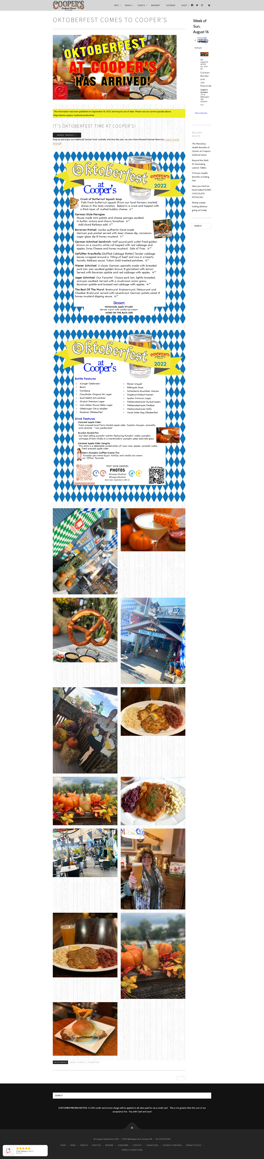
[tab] (197, 40)
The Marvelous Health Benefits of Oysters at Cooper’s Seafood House (201, 149)
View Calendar (201, 113)
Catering (170, 5)
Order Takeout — (67, 135)
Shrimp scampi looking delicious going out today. (199, 206)
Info (116, 5)
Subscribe (123, 1145)
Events (141, 5)
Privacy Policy (193, 1145)
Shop (184, 5)
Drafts (84, 1145)
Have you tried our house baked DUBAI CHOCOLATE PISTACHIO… (201, 192)
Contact (137, 1145)
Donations (152, 1145)
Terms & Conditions (132, 1150)
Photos (96, 1145)
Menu (73, 1145)
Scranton (93, 1062)
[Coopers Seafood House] (72, 5)
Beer (73, 1062)
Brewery (155, 5)
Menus (128, 5)
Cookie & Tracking (172, 1145)
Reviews (109, 1145)
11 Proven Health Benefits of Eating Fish (200, 177)
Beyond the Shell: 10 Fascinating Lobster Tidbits (200, 164)
